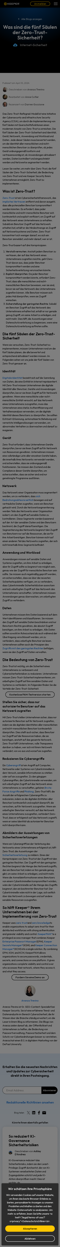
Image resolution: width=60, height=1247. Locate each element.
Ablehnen (30, 1238)
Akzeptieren (30, 1228)
